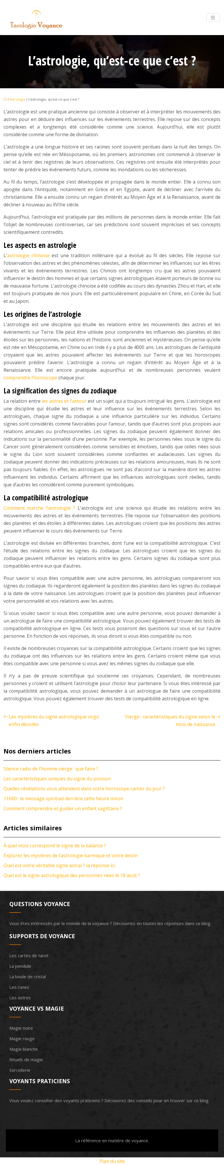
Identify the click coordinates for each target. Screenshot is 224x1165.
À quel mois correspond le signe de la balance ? (55, 845)
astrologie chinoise (28, 255)
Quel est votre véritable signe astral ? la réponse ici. (60, 865)
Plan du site (112, 1161)
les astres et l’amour (64, 401)
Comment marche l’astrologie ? (39, 508)
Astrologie (17, 99)
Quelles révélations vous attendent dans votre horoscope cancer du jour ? (84, 788)
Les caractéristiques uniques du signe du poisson (57, 778)
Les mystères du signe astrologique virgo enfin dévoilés (54, 720)
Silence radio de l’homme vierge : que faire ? (51, 768)
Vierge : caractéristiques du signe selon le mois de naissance (170, 720)
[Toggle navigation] (213, 17)
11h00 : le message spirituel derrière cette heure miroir (64, 798)
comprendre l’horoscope (30, 377)
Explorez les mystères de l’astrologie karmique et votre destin (71, 855)
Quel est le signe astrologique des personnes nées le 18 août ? (72, 875)
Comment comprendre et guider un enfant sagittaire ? (63, 808)
